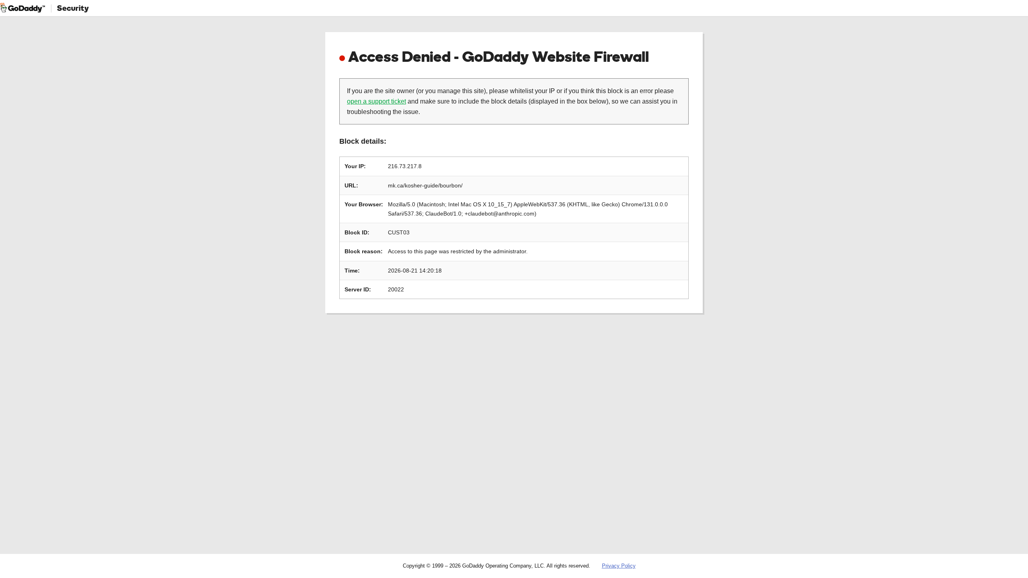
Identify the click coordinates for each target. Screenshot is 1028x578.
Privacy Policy (619, 566)
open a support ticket (376, 101)
